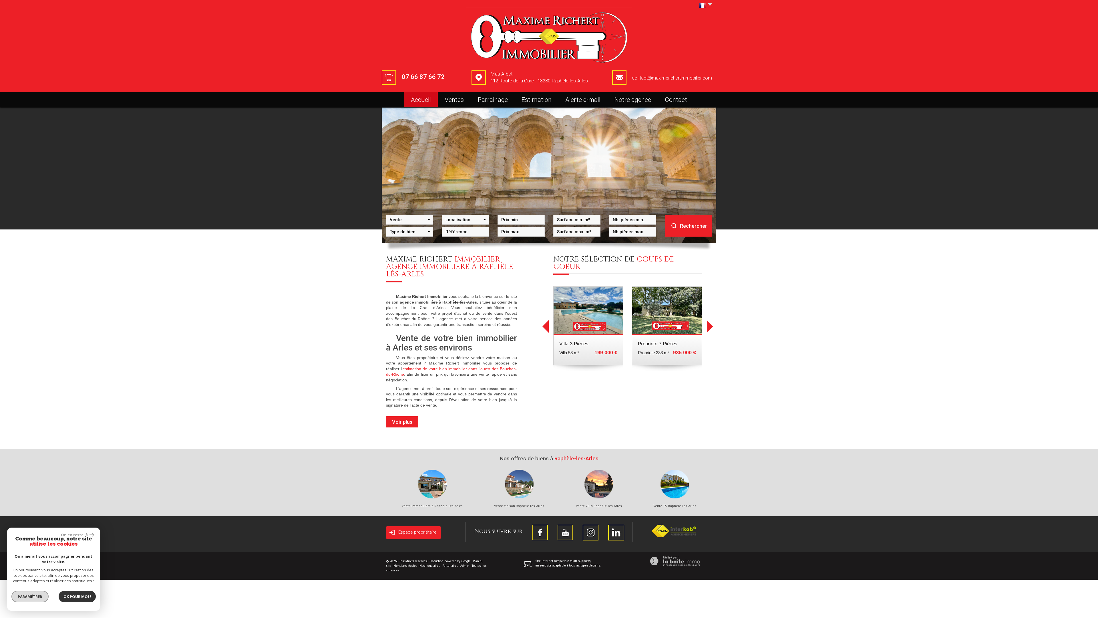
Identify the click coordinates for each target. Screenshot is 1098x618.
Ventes (454, 99)
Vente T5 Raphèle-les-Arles (674, 506)
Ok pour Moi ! (77, 596)
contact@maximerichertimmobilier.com (672, 78)
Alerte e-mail (582, 99)
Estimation (537, 99)
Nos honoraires (429, 566)
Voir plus (402, 422)
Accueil (421, 99)
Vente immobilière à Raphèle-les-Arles (432, 506)
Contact (676, 99)
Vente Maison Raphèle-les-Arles (519, 506)
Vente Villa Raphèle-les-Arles (599, 506)
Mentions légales (405, 566)
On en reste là (74, 534)
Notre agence (632, 99)
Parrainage (493, 99)
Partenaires (450, 566)
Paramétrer (30, 596)
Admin (464, 566)
